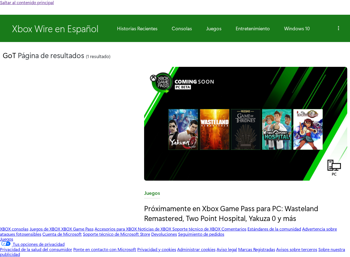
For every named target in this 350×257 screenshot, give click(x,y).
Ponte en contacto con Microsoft (104, 249)
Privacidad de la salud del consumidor (36, 249)
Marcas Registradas (256, 249)
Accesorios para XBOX (116, 229)
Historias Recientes (137, 28)
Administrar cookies (196, 249)
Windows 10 (297, 28)
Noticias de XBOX (155, 229)
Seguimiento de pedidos (201, 234)
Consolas (182, 28)
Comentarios (233, 229)
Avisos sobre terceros (296, 249)
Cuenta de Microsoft (62, 234)
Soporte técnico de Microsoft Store (116, 234)
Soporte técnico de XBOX (196, 229)
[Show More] (338, 28)
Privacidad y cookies (156, 249)
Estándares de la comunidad (274, 229)
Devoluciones (164, 234)
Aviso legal (227, 249)
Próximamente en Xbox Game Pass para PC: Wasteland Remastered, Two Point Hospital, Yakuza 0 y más (231, 213)
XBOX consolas (14, 229)
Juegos (213, 28)
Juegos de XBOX (45, 229)
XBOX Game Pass (77, 229)
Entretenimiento (253, 28)
